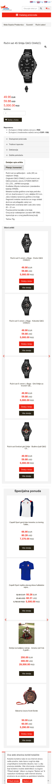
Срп (49, 1)
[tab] (26, 139)
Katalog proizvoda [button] (28, 14)
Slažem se (27, 781)
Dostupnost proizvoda (18, 138)
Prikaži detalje (13, 781)
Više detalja (26, 287)
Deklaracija (13, 149)
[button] (2, 355)
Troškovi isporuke (16, 144)
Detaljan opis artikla (14, 162)
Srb (34, 1)
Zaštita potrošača (16, 155)
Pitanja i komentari (14, 167)
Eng (41, 1)
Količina (7, 109)
